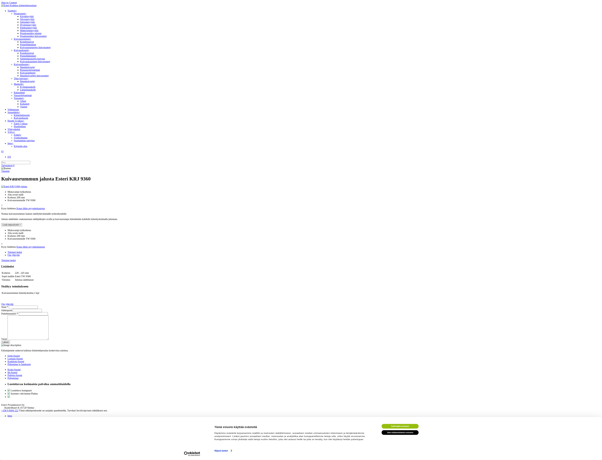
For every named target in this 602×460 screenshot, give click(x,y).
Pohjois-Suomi (15, 375)
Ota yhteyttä (14, 255)
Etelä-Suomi (14, 355)
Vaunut (23, 106)
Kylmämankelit (27, 87)
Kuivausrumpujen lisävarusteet (35, 47)
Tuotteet (12, 10)
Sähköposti (7, 310)
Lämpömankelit (28, 89)
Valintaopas (13, 109)
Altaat (23, 101)
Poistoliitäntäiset (28, 44)
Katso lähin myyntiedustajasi (30, 208)
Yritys (11, 132)
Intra (10, 143)
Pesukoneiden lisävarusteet (33, 36)
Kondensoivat (27, 41)
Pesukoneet (20, 13)
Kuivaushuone (22, 64)
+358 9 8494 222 (9, 410)
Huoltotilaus (20, 126)
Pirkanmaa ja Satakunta (19, 364)
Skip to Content (9, 2)
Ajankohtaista (20, 137)
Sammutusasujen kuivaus (32, 58)
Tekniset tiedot (15, 252)
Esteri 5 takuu (20, 123)
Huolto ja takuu (16, 120)
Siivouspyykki (27, 19)
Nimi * (5, 307)
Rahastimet (19, 92)
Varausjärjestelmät (23, 95)
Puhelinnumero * (10, 313)
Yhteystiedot (14, 129)
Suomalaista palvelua (24, 140)
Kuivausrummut (22, 39)
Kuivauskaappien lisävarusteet (35, 61)
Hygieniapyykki (28, 25)
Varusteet (19, 98)
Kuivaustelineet (27, 72)
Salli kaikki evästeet (400, 426)
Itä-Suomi (12, 372)
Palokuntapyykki (28, 27)
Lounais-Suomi (15, 358)
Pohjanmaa (13, 378)
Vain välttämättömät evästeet (400, 432)
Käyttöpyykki (27, 16)
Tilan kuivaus (21, 78)
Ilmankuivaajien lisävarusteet (34, 75)
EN (9, 157)
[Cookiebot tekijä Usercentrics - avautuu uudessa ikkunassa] (192, 454)
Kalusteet (24, 104)
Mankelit (19, 84)
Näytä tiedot (221, 450)
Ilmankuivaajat (27, 67)
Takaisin (5, 171)
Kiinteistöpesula (22, 115)
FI (2, 151)
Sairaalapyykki (27, 22)
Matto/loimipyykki (29, 30)
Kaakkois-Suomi (16, 361)
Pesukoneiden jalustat (30, 33)
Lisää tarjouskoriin (12, 225)
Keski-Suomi (14, 369)
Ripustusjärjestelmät (30, 70)
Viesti (4, 339)
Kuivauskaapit (21, 50)
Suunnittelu (14, 112)
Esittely (17, 135)
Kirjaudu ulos (20, 146)
